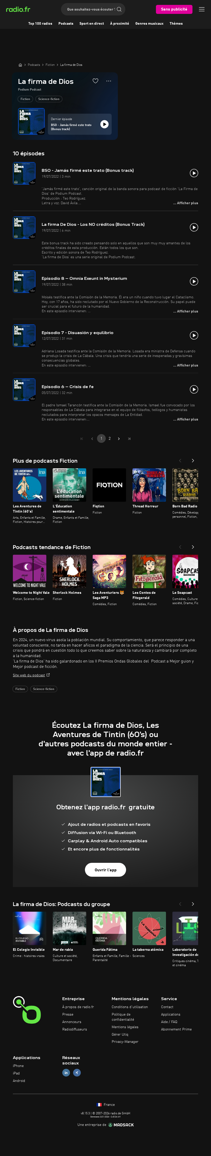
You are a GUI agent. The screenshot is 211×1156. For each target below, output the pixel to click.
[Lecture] (104, 124)
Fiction (25, 99)
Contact (167, 1007)
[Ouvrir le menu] (202, 9)
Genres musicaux (149, 23)
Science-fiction (48, 99)
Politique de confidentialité (123, 1017)
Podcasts (65, 23)
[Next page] (119, 439)
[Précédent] (180, 459)
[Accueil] (20, 65)
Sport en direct (92, 23)
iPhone (18, 1066)
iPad (16, 1073)
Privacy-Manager (125, 1042)
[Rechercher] (119, 9)
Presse (67, 1014)
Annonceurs (71, 1022)
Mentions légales (125, 1027)
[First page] (82, 439)
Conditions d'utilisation (130, 1007)
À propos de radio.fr (78, 1007)
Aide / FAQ (169, 1022)
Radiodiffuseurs (74, 1029)
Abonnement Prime (176, 1029)
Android (19, 1081)
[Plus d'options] (109, 81)
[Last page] (129, 439)
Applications (170, 1014)
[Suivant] (193, 459)
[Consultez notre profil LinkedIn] (66, 1072)
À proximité (119, 23)
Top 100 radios (40, 23)
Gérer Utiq (120, 1034)
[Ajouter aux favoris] (95, 81)
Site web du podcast (29, 675)
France (109, 1105)
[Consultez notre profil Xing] (77, 1072)
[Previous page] (92, 439)
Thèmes (176, 23)
